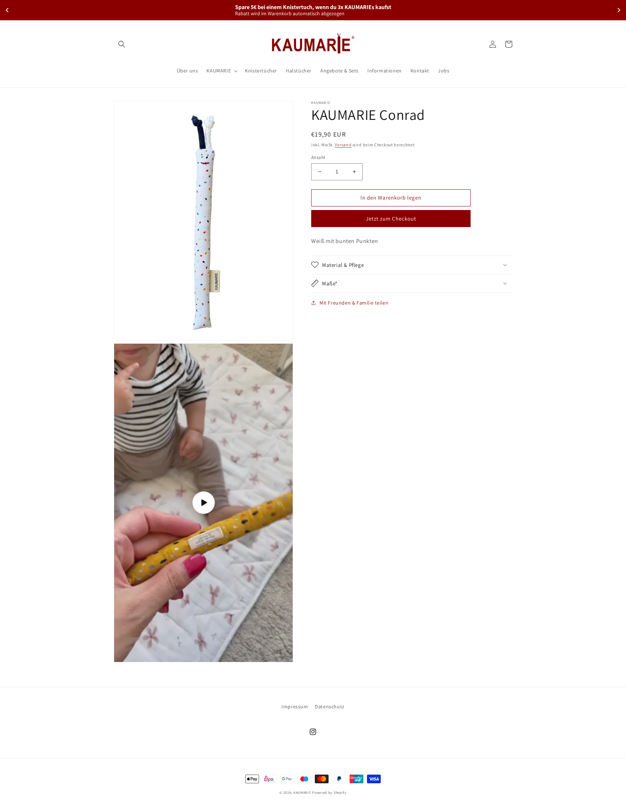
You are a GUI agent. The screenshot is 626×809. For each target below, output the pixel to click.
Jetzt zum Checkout (391, 218)
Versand (343, 144)
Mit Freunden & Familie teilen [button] (354, 302)
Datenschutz (330, 706)
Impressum (294, 706)
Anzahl (318, 157)
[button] (122, 44)
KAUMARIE (302, 792)
